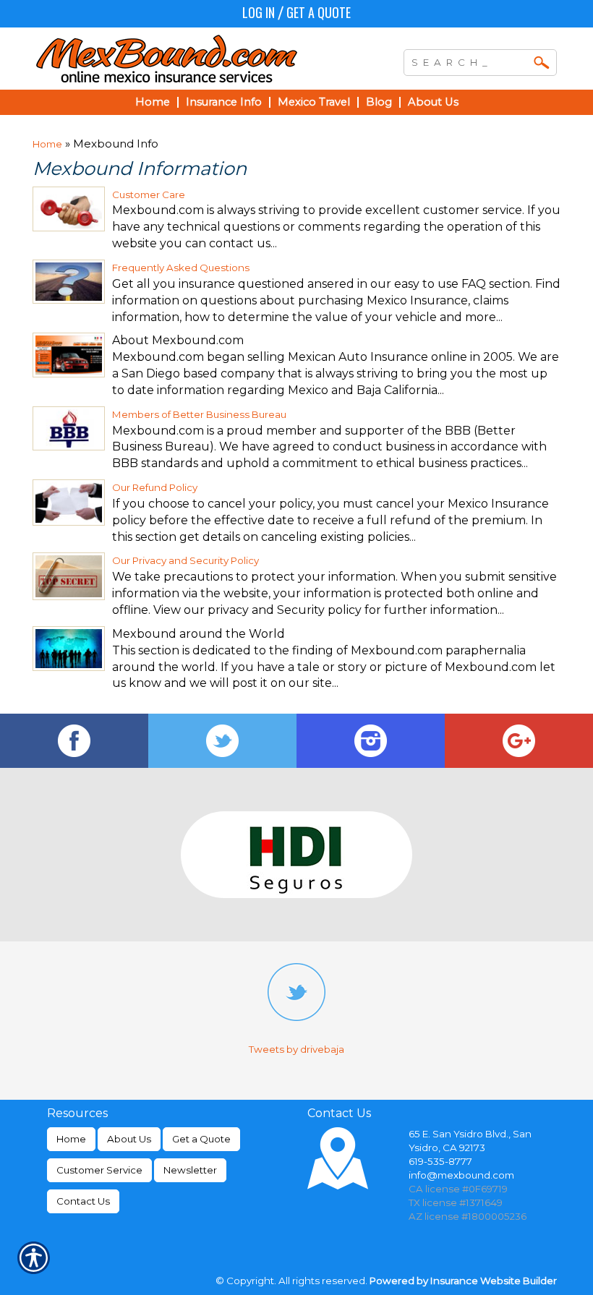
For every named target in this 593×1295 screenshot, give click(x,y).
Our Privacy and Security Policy (185, 560)
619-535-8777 (440, 1161)
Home (47, 144)
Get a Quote (318, 12)
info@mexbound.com (461, 1175)
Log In (258, 12)
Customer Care (148, 194)
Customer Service (99, 1170)
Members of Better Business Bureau (199, 414)
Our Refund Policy (154, 487)
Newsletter (190, 1170)
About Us (129, 1139)
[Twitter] (222, 741)
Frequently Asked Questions (180, 267)
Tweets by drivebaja (296, 1049)
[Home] (183, 58)
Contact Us (83, 1201)
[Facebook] (74, 741)
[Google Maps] (519, 741)
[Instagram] (370, 741)
